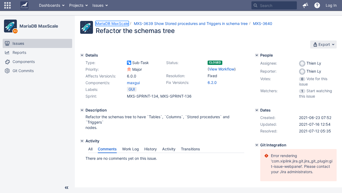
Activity (169, 149)
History (150, 149)
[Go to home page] (24, 5)
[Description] (82, 110)
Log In (331, 5)
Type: (90, 62)
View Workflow (221, 69)
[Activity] (82, 141)
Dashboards (49, 5)
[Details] (82, 55)
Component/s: (98, 82)
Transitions (190, 149)
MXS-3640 (262, 23)
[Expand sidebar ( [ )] (66, 188)
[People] (257, 55)
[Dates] (257, 110)
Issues (97, 5)
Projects (76, 5)
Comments (107, 149)
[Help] (317, 5)
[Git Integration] (257, 145)
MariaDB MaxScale (39, 26)
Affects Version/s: (101, 76)
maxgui (133, 82)
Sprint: (91, 96)
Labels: (92, 89)
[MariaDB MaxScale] (10, 26)
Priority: (92, 69)
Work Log (130, 149)
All (90, 149)
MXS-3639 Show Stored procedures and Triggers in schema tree (191, 23)
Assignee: (268, 63)
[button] (7, 5)
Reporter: (268, 71)
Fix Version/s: (177, 82)
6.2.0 (212, 82)
